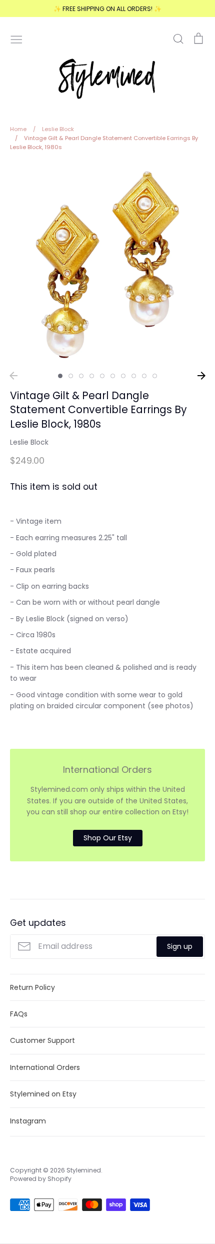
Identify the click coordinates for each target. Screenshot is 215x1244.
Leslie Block (29, 442)
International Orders (45, 1067)
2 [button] (70, 376)
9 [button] (144, 376)
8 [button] (134, 376)
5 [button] (102, 376)
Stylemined (83, 1170)
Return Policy (32, 987)
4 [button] (92, 376)
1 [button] (60, 376)
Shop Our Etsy (108, 838)
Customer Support (42, 1040)
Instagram (28, 1121)
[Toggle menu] (16, 38)
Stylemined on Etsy (43, 1094)
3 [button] (81, 376)
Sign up (179, 946)
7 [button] (123, 376)
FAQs (19, 1014)
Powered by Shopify (41, 1178)
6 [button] (112, 376)
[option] (107, 264)
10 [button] (154, 376)
